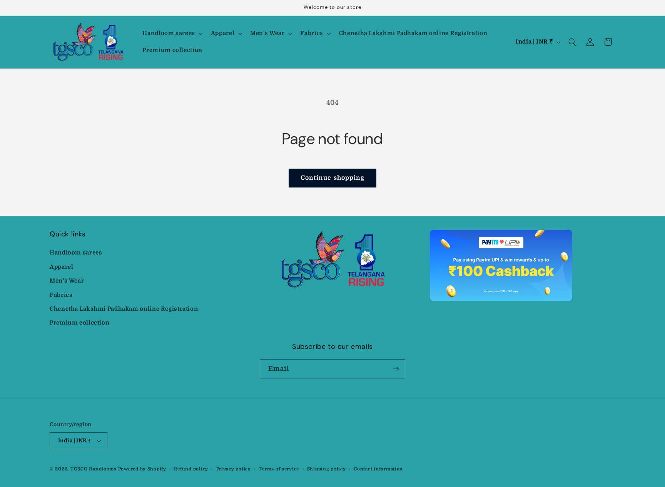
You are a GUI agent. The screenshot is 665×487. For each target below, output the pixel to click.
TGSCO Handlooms (93, 469)
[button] (172, 33)
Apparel (61, 267)
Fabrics (61, 295)
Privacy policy (233, 469)
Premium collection (79, 323)
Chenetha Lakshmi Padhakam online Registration (124, 309)
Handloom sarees (76, 252)
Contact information (378, 469)
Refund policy (191, 469)
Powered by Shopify (142, 469)
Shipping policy (326, 469)
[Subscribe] (396, 368)
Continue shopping (332, 177)
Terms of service (279, 469)
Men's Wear (67, 281)
